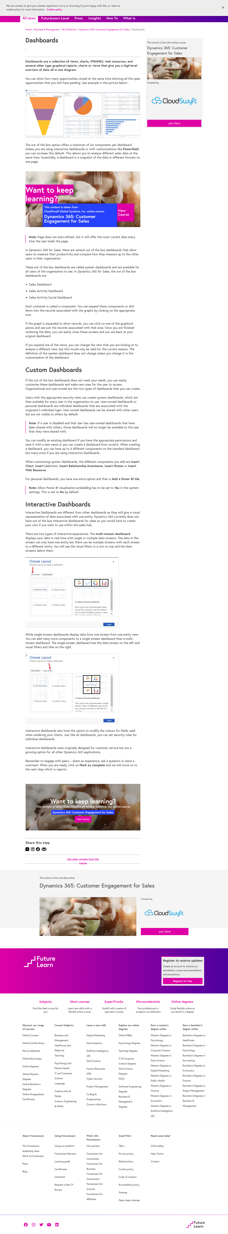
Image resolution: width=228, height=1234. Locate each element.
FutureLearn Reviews (65, 1153)
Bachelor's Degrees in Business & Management (194, 1100)
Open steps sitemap (129, 1200)
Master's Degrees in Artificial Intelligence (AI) (162, 1111)
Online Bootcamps (32, 1058)
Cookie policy (126, 1169)
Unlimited (60, 1176)
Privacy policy (126, 1153)
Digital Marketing (96, 1035)
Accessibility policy (129, 1184)
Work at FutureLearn (33, 1156)
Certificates (61, 1169)
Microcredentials (31, 1050)
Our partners (93, 1145)
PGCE (122, 1078)
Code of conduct (127, 1176)
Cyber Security (94, 1078)
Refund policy (126, 1161)
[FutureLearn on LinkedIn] (57, 1224)
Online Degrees (30, 1066)
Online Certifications (33, 1043)
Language (60, 1083)
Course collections (96, 1104)
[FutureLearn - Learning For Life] (195, 1224)
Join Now (174, 123)
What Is (129, 18)
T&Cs (121, 1145)
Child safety (157, 1145)
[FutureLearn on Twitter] (41, 1224)
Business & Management (47, 29)
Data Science (94, 1060)
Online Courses (30, 1035)
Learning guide (62, 1161)
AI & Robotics (69, 29)
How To (112, 18)
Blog (24, 1171)
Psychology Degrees (129, 1043)
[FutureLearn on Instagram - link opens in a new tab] (33, 1224)
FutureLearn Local (55, 18)
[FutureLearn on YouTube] (49, 1224)
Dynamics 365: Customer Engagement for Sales (104, 29)
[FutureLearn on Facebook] (26, 1224)
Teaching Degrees (128, 1050)
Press (78, 18)
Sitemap (123, 1192)
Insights (94, 18)
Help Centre (157, 1153)
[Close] (223, 7)
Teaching (59, 1055)
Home (28, 29)
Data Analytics (94, 1043)
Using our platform (64, 1145)
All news (29, 18)
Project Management (97, 1086)
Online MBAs (125, 1035)
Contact (155, 1161)
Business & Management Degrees (125, 1101)
